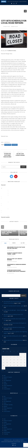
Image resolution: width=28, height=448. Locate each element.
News (2, 142)
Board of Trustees (8, 377)
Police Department (8, 385)
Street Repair (14, 144)
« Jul (2, 370)
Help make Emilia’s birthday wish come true (13, 336)
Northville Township (8, 404)
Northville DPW (8, 144)
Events (5, 378)
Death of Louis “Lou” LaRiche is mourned (14, 259)
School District (7, 388)
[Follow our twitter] (11, 176)
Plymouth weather (5, 217)
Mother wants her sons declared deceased (13, 340)
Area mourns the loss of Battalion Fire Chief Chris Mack (16, 247)
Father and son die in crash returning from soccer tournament (16, 270)
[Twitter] (12, 4)
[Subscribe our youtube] (16, 176)
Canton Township (14, 372)
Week (5, 243)
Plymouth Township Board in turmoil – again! (14, 253)
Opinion (5, 383)
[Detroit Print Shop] (14, 281)
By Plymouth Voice (10, 250)
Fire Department (7, 380)
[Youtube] (14, 4)
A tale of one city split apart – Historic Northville (17, 1)
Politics (5, 387)
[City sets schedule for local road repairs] (14, 39)
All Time (22, 242)
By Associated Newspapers (12, 261)
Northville (7, 142)
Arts (5, 375)
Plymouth (14, 415)
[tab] (5, 243)
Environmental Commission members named (16, 265)
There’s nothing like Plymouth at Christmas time (14, 327)
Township (6, 434)
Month (13, 242)
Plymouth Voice (6, 26)
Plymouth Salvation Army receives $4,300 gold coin (15, 323)
